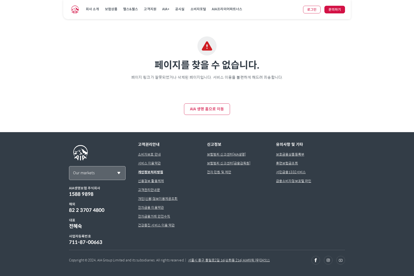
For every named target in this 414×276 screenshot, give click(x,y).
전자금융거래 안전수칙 (154, 216)
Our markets (84, 172)
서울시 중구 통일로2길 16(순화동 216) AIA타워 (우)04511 (229, 260)
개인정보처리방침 (150, 172)
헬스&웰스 (130, 9)
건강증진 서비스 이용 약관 (156, 225)
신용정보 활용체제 (151, 181)
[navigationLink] (75, 10)
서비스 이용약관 (149, 163)
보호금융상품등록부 (290, 154)
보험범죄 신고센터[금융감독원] (229, 163)
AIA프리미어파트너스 (227, 9)
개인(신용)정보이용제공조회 (158, 199)
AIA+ (165, 9)
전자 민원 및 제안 (219, 172)
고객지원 (150, 9)
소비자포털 (198, 9)
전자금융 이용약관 (151, 207)
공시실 (179, 9)
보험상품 (111, 9)
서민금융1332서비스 (291, 172)
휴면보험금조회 (287, 163)
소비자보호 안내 (149, 154)
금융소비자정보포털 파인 (293, 181)
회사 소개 (92, 9)
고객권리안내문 (149, 190)
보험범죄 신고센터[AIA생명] (226, 154)
